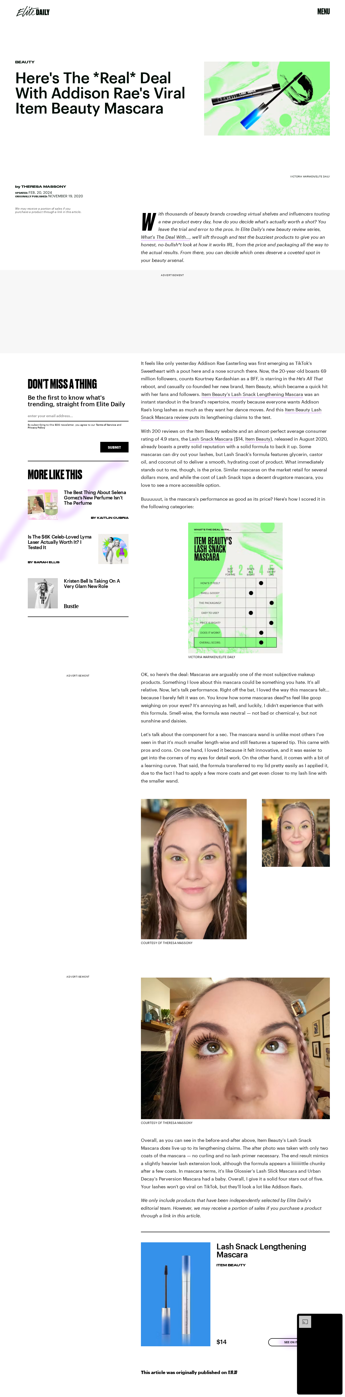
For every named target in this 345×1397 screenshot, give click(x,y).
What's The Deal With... (165, 237)
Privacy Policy (36, 427)
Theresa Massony (43, 186)
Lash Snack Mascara (211, 439)
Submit (114, 447)
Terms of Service (106, 424)
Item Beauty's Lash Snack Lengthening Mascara (252, 394)
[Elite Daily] (33, 11)
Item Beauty (257, 439)
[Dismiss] (337, 1318)
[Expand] (303, 1318)
